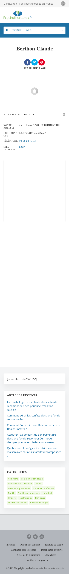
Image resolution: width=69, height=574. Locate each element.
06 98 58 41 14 (27, 140)
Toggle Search (21, 30)
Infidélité (12, 497)
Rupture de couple (39, 502)
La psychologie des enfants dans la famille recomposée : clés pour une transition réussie (32, 406)
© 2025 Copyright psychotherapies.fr (24, 568)
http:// (22, 146)
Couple (38, 483)
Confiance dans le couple (20, 483)
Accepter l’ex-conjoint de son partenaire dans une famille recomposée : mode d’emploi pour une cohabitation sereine (31, 438)
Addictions (13, 478)
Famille (11, 493)
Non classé (40, 497)
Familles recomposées (28, 493)
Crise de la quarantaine (19, 488)
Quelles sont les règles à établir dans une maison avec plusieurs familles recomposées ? (34, 452)
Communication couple (32, 478)
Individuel (47, 493)
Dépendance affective (43, 488)
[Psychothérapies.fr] (18, 15)
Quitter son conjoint (17, 502)
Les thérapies (25, 497)
